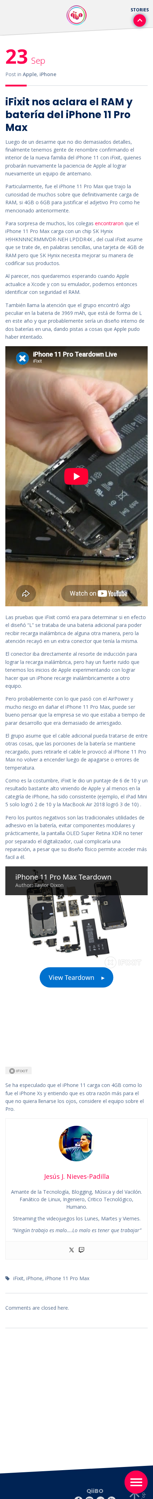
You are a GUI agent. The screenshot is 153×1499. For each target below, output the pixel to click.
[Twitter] (71, 1250)
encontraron (109, 223)
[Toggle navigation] (136, 1482)
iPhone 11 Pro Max (67, 1278)
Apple (30, 74)
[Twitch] (81, 1250)
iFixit (18, 1278)
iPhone (47, 74)
